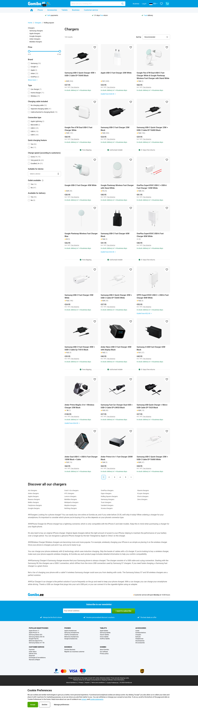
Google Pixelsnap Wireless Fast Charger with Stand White (117, 186)
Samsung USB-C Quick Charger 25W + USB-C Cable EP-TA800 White (152, 458)
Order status (32, 651)
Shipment (32, 655)
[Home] (31, 10)
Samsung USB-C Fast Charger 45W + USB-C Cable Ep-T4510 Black (80, 348)
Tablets (64, 10)
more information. (119, 680)
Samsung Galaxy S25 (35, 635)
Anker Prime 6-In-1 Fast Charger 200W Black (117, 458)
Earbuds (138, 637)
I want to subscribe (123, 611)
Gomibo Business (69, 649)
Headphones (139, 639)
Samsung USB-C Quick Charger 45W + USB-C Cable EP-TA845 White (116, 296)
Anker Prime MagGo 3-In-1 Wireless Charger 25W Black (79, 406)
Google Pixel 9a (33, 639)
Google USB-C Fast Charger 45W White (80, 185)
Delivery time (33, 653)
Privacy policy (104, 653)
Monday (156, 595)
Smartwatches (139, 641)
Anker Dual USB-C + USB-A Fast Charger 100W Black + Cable (81, 458)
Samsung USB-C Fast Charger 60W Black (115, 234)
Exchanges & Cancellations (37, 657)
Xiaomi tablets (104, 635)
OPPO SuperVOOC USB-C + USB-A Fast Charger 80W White (153, 296)
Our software (104, 651)
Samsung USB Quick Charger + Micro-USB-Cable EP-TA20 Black (152, 406)
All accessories (140, 643)
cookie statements (96, 699)
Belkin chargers (33, 502)
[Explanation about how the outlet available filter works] (43, 180)
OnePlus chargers (107, 490)
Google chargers (35, 36)
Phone (40, 10)
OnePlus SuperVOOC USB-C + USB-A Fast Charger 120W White (152, 186)
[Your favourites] (161, 3)
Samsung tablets (105, 632)
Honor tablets (104, 637)
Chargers (38, 23)
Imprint (87, 682)
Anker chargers (34, 39)
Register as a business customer (74, 651)
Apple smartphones (70, 630)
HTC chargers (69, 493)
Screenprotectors (140, 632)
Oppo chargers (106, 493)
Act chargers (32, 490)
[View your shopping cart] (167, 3)
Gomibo (103, 647)
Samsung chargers (36, 31)
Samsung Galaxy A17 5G (36, 643)
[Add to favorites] (94, 47)
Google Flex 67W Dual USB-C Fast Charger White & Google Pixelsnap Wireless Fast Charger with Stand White (153, 75)
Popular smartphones (38, 628)
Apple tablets (104, 630)
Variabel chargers (107, 505)
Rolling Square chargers (109, 496)
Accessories (52, 10)
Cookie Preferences (112, 683)
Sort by (138, 37)
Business (136, 4)
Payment (31, 649)
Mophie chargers (70, 505)
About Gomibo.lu (71, 682)
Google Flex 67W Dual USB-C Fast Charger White (78, 128)
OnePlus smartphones (71, 635)
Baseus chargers (34, 499)
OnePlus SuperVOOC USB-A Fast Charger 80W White (150, 234)
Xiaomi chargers (143, 490)
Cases (137, 630)
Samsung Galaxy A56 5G (36, 637)
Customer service (91, 10)
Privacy (81, 682)
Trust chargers (106, 502)
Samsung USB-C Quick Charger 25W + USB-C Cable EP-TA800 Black (152, 128)
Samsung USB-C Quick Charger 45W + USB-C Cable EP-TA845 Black (80, 74)
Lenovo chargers (70, 496)
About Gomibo (104, 649)
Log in (144, 4)
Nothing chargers (70, 508)
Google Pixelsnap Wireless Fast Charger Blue (81, 234)
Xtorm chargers (142, 496)
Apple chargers (34, 33)
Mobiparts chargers (71, 502)
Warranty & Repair (34, 659)
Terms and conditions (98, 682)
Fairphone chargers (35, 505)
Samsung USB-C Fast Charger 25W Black (115, 128)
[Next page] (131, 477)
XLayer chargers (143, 493)
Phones (67, 628)
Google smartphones (70, 639)
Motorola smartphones (71, 637)
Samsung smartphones (71, 632)
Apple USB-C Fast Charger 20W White (116, 73)
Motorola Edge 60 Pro (35, 641)
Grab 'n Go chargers (71, 490)
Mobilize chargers (35, 42)
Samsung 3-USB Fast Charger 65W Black (151, 348)
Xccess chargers (107, 508)
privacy (84, 699)
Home (30, 23)
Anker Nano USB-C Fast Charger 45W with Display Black (116, 348)
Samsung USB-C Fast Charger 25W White (79, 296)
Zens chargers (142, 499)
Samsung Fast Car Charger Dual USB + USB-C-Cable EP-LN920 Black (116, 406)
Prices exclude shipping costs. (120, 678)
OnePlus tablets (105, 639)
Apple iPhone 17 (34, 630)
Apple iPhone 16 (34, 632)
